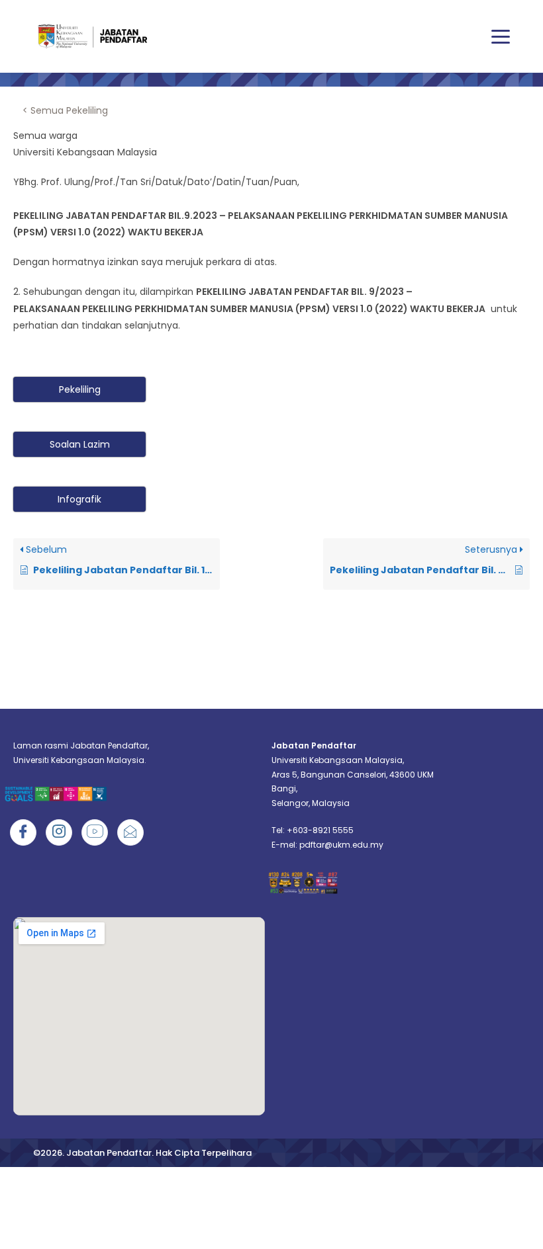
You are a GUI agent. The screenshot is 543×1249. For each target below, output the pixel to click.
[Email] (130, 832)
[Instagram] (59, 832)
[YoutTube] (94, 832)
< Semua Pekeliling (65, 110)
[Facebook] (23, 832)
